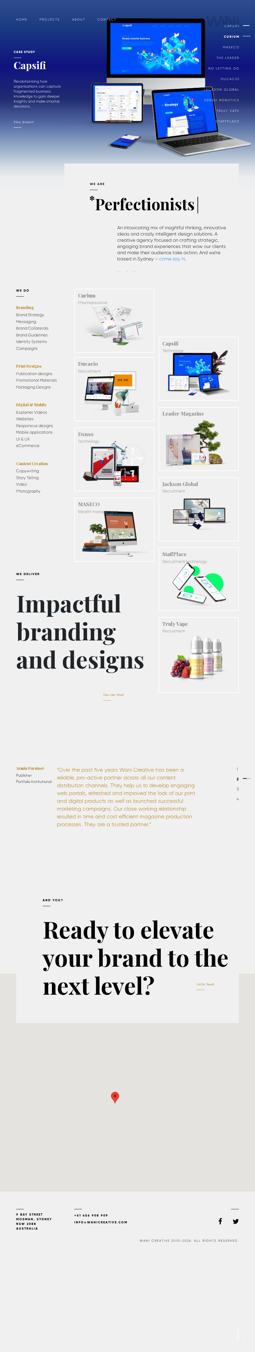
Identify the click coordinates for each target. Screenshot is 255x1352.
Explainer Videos (31, 412)
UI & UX (23, 439)
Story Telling (27, 477)
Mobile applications (34, 432)
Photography (28, 491)
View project (29, 118)
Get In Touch (205, 984)
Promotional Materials (36, 380)
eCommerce (27, 445)
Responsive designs (34, 425)
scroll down (237, 1333)
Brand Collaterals (32, 328)
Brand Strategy (30, 314)
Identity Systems (31, 341)
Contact (106, 19)
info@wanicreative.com (101, 1222)
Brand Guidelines (32, 335)
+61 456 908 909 (91, 1215)
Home (21, 19)
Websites (25, 419)
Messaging (26, 321)
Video (21, 484)
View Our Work (113, 695)
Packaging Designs (33, 387)
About (78, 19)
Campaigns (27, 348)
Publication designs (34, 373)
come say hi (172, 259)
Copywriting (27, 471)
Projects (49, 19)
